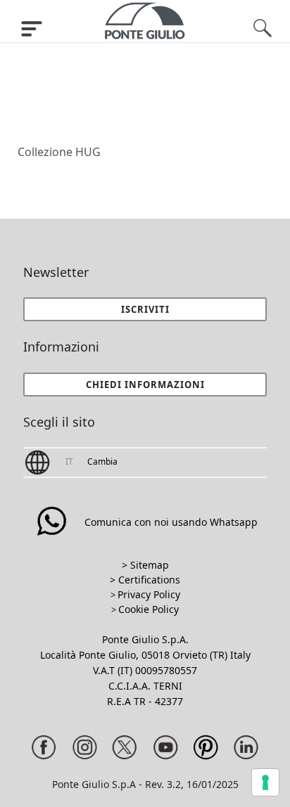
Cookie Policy (148, 609)
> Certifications (145, 579)
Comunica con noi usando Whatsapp (171, 522)
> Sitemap (145, 565)
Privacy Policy (149, 594)
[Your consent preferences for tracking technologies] (265, 782)
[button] (145, 384)
